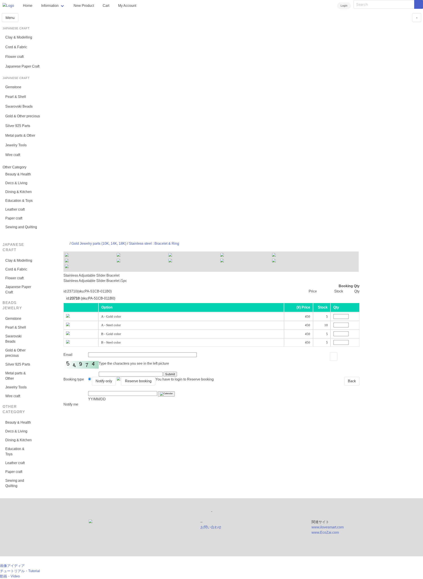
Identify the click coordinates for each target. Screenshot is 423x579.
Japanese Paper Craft (22, 66)
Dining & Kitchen (18, 192)
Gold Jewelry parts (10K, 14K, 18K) (98, 243)
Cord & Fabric (16, 47)
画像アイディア (12, 566)
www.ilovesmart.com (328, 527)
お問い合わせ (210, 527)
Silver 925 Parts (17, 126)
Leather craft (15, 209)
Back (352, 381)
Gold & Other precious (22, 116)
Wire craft (12, 155)
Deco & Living (16, 183)
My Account (127, 5)
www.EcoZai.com (325, 532)
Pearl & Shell (15, 97)
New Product (84, 5)
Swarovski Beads (19, 106)
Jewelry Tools (16, 145)
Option (107, 307)
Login (344, 5)
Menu (10, 17)
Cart (106, 5)
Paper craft (13, 218)
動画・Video (10, 576)
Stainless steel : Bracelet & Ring (154, 243)
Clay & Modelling (18, 37)
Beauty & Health (18, 174)
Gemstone (13, 87)
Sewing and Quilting (21, 227)
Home (27, 5)
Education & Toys (19, 200)
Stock (323, 307)
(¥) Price (303, 307)
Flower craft (14, 57)
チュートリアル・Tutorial (20, 571)
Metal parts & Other (20, 135)
